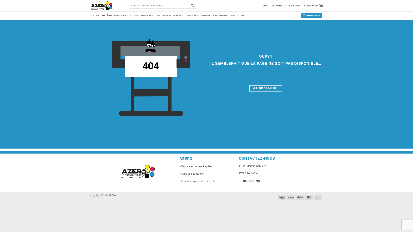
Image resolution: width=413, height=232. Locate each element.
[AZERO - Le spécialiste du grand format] (101, 5)
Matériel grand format (115, 15)
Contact (242, 15)
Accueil (94, 15)
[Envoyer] (192, 5)
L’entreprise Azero (224, 15)
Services (191, 15)
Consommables (142, 15)
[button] (313, 5)
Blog (265, 6)
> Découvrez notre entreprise (195, 166)
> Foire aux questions (191, 173)
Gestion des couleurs (168, 15)
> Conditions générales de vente (197, 181)
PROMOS (205, 15)
